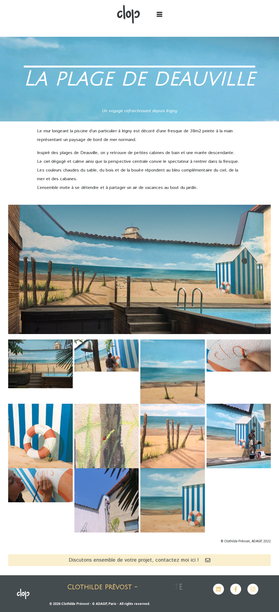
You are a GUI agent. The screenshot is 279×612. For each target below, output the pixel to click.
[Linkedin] (218, 589)
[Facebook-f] (235, 589)
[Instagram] (252, 589)
